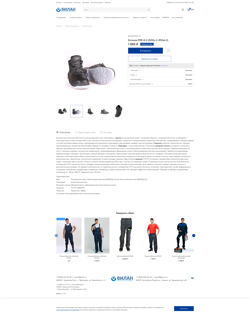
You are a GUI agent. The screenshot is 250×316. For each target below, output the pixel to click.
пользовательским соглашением (68, 310)
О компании (68, 2)
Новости (108, 2)
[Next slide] (122, 69)
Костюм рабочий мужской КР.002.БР (181, 257)
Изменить (165, 65)
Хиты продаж (155, 17)
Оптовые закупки (97, 2)
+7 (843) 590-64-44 (144, 277)
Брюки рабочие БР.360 (125, 256)
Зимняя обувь (87, 26)
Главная (59, 26)
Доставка (85, 2)
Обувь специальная (92, 17)
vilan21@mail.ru (80, 277)
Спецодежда (60, 17)
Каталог (59, 2)
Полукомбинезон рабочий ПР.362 (68, 257)
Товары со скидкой (139, 17)
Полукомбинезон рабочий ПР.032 (97, 257)
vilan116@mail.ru (161, 277)
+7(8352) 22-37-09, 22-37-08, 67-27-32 (180, 2)
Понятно (184, 308)
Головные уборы (75, 17)
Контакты (77, 2)
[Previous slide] (59, 69)
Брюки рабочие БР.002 (153, 256)
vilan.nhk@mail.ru (77, 284)
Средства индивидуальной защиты (116, 17)
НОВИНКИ (165, 17)
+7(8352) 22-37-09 (63, 277)
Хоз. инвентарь (177, 17)
